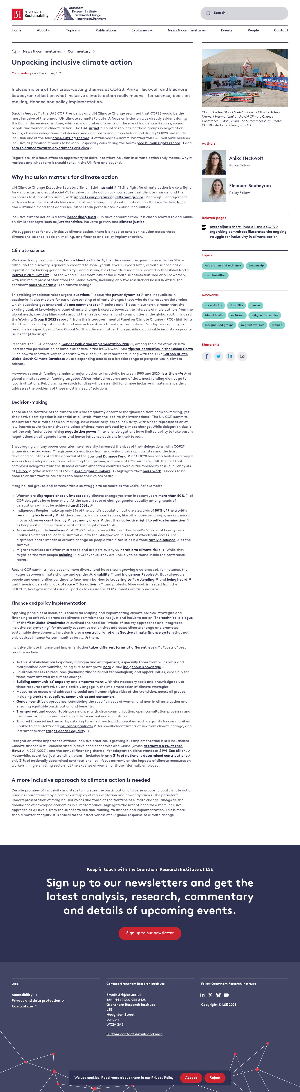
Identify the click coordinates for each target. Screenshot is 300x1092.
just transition (70, 222)
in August (29, 113)
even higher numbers (92, 471)
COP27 (22, 471)
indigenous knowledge (142, 667)
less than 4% (172, 374)
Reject (218, 1079)
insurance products (76, 726)
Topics (71, 30)
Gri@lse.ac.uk (130, 995)
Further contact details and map (135, 1034)
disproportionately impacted (61, 496)
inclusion (237, 315)
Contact (281, 30)
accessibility (213, 305)
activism (92, 584)
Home (17, 30)
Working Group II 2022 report (43, 319)
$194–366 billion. (173, 751)
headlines (57, 530)
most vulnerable (42, 285)
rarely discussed (161, 540)
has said (106, 188)
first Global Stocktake (46, 623)
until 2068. (80, 506)
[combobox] (244, 13)
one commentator (84, 305)
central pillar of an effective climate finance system (129, 632)
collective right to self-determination (153, 520)
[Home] (14, 51)
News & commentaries (187, 30)
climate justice (132, 222)
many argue (88, 520)
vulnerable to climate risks (137, 550)
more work (152, 471)
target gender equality (65, 731)
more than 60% (171, 496)
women (277, 325)
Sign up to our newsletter (150, 933)
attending (145, 580)
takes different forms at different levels (123, 647)
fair (180, 202)
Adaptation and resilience (223, 265)
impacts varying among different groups (108, 197)
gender (82, 574)
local (107, 667)
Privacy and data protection (36, 1001)
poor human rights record (158, 143)
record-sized (41, 451)
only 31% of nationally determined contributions (146, 756)
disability (102, 574)
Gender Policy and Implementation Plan (95, 344)
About (42, 30)
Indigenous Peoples (138, 574)
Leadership (256, 265)
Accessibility (22, 995)
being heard (177, 580)
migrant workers (252, 325)
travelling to (120, 580)
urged (94, 128)
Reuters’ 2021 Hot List (30, 275)
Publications (106, 30)
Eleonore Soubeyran (250, 186)
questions (81, 295)
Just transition (215, 275)
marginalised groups (219, 325)
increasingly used (81, 217)
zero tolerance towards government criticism (50, 148)
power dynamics (126, 295)
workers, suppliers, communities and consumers (73, 697)
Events (226, 30)
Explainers (140, 30)
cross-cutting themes (70, 138)
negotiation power (81, 432)
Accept (193, 1079)
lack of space (63, 584)
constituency (55, 520)
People (253, 30)
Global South (214, 315)
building (65, 555)
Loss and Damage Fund (107, 456)
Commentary (79, 51)
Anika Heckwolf (246, 158)
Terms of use (22, 1006)
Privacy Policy (162, 1078)
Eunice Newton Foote (82, 260)
